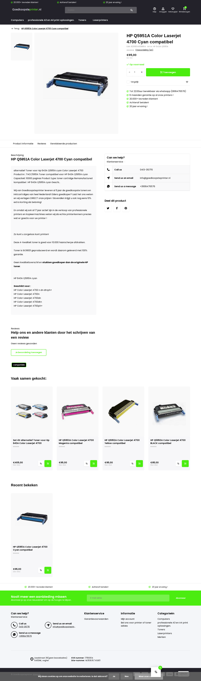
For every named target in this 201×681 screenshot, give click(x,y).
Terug (16, 28)
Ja (114, 676)
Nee (127, 676)
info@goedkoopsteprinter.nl (155, 178)
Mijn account (128, 619)
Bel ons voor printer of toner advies (136, 624)
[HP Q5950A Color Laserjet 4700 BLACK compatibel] (169, 411)
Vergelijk (135, 82)
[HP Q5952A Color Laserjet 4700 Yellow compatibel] (123, 411)
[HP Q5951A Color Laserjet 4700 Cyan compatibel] (32, 518)
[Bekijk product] (47, 463)
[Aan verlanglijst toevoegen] (187, 82)
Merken (162, 637)
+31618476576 (147, 186)
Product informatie (23, 143)
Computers (17, 20)
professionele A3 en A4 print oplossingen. (51, 20)
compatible (19, 365)
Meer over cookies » (149, 676)
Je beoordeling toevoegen (28, 352)
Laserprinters (100, 20)
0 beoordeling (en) (144, 50)
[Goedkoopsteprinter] (27, 10)
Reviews (41, 143)
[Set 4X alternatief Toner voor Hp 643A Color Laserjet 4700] (32, 411)
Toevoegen (169, 72)
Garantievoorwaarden (96, 619)
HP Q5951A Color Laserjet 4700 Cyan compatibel (44, 28)
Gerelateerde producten (63, 143)
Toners (82, 20)
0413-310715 (146, 169)
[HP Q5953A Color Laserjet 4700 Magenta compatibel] (77, 411)
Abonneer (181, 598)
